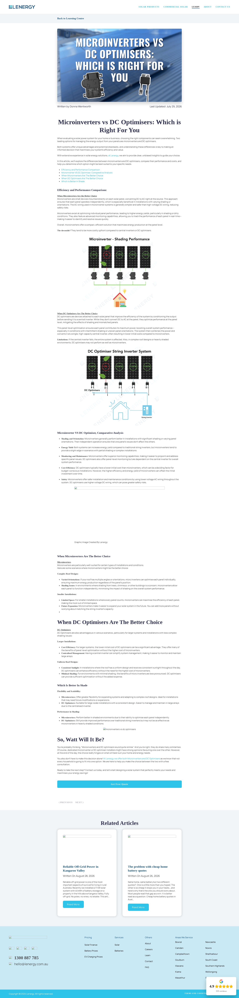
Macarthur (180, 977)
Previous (66, 802)
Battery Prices (91, 950)
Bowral (178, 942)
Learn (147, 955)
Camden (179, 948)
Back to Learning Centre (70, 18)
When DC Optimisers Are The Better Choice (82, 178)
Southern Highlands (214, 965)
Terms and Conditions (197, 993)
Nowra (208, 948)
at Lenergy (113, 155)
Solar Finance (91, 944)
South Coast (211, 959)
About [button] (208, 7)
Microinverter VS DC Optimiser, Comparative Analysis (86, 172)
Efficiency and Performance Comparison (80, 169)
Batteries (119, 950)
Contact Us (223, 7)
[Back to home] (22, 7)
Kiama (178, 971)
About (148, 943)
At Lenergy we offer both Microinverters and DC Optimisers (131, 758)
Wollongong (211, 971)
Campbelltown (182, 953)
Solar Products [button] (149, 7)
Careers (149, 949)
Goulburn (179, 959)
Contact (149, 961)
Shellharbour (211, 953)
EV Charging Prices (94, 956)
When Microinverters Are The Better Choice (82, 175)
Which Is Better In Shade (73, 181)
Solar (117, 944)
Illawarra (179, 965)
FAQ (147, 967)
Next (78, 802)
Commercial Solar (175, 7)
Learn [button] (196, 7)
